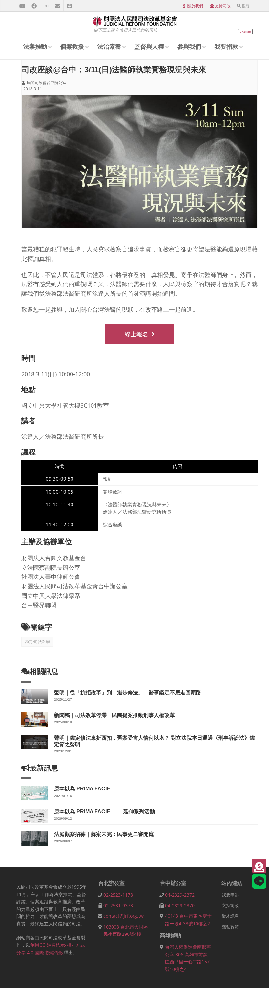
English (245, 31)
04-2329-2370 (180, 905)
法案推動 (35, 46)
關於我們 (195, 6)
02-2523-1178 (118, 895)
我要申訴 (230, 895)
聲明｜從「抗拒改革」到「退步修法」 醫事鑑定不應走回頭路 (127, 692)
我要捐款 (226, 46)
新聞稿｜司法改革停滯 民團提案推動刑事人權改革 (114, 715)
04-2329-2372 (180, 895)
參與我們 (189, 46)
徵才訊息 (230, 916)
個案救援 (72, 46)
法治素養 (109, 46)
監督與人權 (149, 46)
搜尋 (246, 6)
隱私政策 (230, 927)
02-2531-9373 (118, 905)
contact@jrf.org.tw (123, 916)
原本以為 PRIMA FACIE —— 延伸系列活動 (104, 811)
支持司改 (223, 6)
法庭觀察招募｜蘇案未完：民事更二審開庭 (104, 834)
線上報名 (136, 334)
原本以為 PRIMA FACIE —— (88, 788)
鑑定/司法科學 (37, 641)
